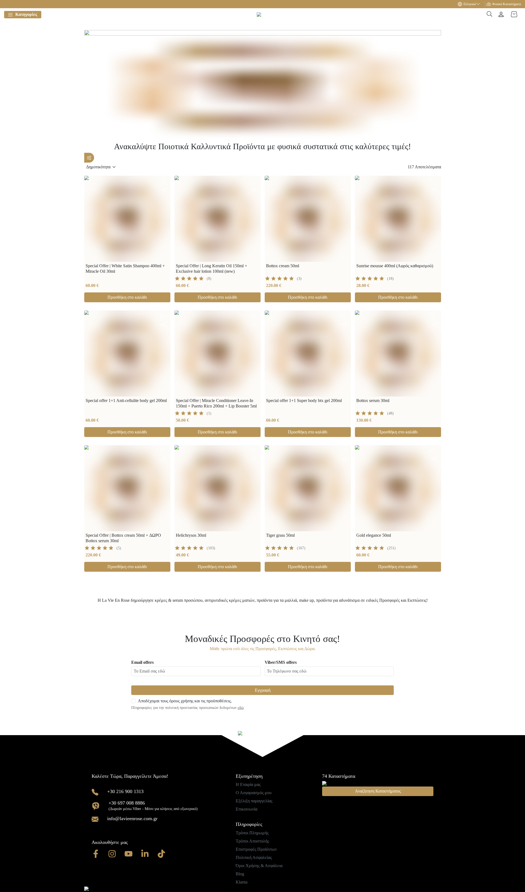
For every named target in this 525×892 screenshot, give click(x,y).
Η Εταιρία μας (248, 784)
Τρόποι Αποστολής (252, 841)
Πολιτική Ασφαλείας (254, 857)
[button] (471, 4)
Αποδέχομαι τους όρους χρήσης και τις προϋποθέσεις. (185, 701)
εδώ (241, 708)
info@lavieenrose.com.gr (132, 818)
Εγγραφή (262, 690)
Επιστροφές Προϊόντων (256, 849)
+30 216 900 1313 (125, 791)
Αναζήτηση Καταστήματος (378, 791)
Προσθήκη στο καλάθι (127, 297)
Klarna (241, 882)
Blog (240, 874)
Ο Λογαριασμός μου (254, 792)
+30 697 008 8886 (127, 803)
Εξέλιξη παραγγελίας (254, 801)
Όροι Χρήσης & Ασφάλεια (259, 865)
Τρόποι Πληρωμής (252, 833)
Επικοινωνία (246, 809)
